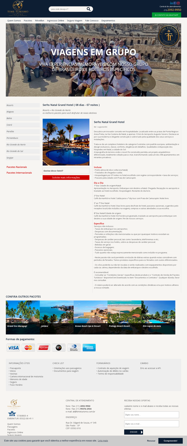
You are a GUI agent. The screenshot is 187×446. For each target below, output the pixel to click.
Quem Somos (14, 20)
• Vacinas (13, 373)
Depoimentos (108, 20)
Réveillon (39, 20)
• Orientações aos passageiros (67, 368)
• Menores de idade (18, 379)
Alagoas (10, 111)
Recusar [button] (151, 441)
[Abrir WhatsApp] (7, 438)
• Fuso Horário (15, 384)
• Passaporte (15, 368)
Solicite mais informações (66, 177)
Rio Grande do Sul (15, 151)
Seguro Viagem (74, 20)
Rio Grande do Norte (16, 144)
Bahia (9, 118)
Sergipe (10, 157)
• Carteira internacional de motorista (26, 376)
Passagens (12, 426)
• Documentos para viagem (66, 371)
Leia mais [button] (103, 440)
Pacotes (28, 20)
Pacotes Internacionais (19, 172)
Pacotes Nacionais (17, 167)
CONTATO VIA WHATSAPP (167, 15)
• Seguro (13, 382)
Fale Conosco (91, 20)
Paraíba (10, 131)
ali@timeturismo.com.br (84, 411)
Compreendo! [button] (170, 441)
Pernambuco (12, 138)
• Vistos (12, 371)
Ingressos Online (55, 20)
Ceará (9, 124)
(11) (172, 10)
